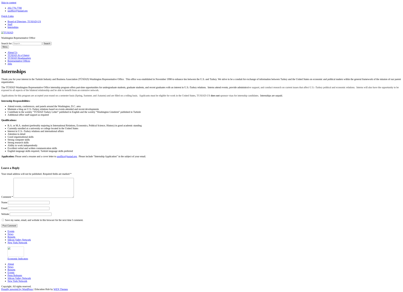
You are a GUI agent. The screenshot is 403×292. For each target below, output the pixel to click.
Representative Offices (19, 61)
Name (4, 202)
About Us (12, 52)
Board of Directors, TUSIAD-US (24, 21)
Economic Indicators (18, 258)
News (10, 234)
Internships (13, 27)
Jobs (10, 63)
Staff (10, 24)
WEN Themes (61, 289)
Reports (11, 237)
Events (11, 231)
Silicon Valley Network (19, 239)
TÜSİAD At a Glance (18, 55)
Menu (5, 47)
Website (5, 214)
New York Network (17, 242)
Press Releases (15, 275)
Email (4, 208)
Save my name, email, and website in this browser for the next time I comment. (44, 220)
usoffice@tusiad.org (18, 10)
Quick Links (7, 16)
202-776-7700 (15, 8)
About (11, 264)
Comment (7, 197)
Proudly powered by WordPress (17, 289)
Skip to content (8, 2)
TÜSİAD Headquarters (19, 58)
